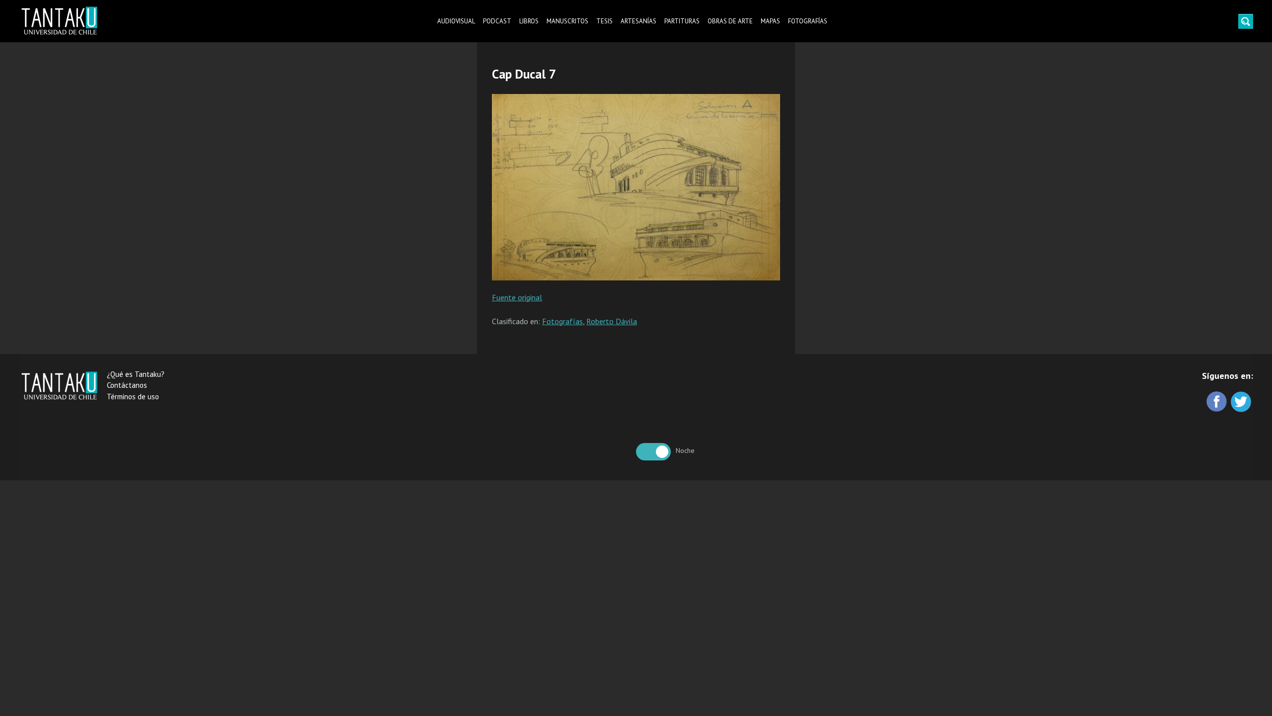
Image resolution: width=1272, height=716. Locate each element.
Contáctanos (127, 385)
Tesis (604, 21)
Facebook (1217, 402)
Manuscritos (567, 21)
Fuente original (517, 297)
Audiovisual (456, 21)
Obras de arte (730, 21)
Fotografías (807, 21)
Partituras (682, 21)
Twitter (1242, 402)
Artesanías (638, 21)
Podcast (497, 21)
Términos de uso (133, 396)
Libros (529, 21)
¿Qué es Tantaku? (135, 374)
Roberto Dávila (611, 321)
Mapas (770, 21)
